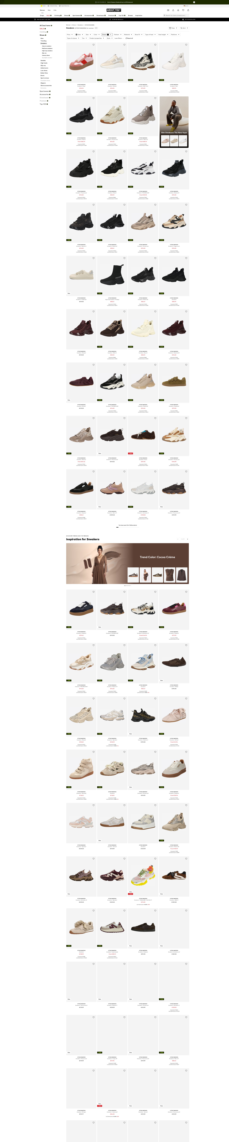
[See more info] (81, 93)
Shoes (74, 25)
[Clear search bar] (188, 15)
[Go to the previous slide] (178, 539)
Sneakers (80, 25)
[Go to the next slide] (187, 539)
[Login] (173, 10)
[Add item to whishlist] (93, 45)
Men (49, 10)
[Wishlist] (183, 10)
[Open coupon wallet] (168, 10)
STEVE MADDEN (89, 25)
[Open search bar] (164, 15)
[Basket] (188, 10)
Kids (55, 10)
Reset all (130, 38)
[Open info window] (194, 2)
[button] (173, 28)
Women (42, 10)
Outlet (43, 5)
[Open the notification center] (178, 10)
